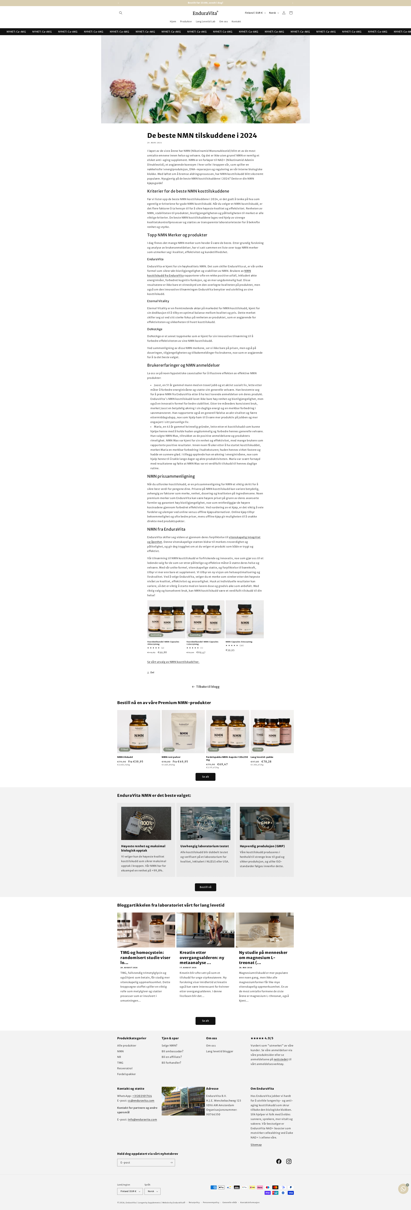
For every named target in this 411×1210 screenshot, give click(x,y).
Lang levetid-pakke (262, 757)
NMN (120, 1051)
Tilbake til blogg (207, 687)
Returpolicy (194, 1202)
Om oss (211, 1045)
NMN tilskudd (125, 757)
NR (119, 1057)
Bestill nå (205, 887)
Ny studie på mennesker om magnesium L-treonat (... (263, 957)
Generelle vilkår (230, 1202)
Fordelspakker (126, 1074)
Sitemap (256, 1144)
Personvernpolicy (211, 1202)
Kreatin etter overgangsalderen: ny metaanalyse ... (202, 957)
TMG (120, 1062)
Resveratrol (125, 1068)
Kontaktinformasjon (250, 1202)
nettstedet (281, 1059)
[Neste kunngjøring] (292, 3)
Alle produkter (126, 1045)
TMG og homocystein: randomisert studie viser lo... (145, 957)
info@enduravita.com (142, 1119)
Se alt (205, 776)
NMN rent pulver (171, 757)
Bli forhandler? (171, 1062)
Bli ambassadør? (173, 1051)
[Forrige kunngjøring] (118, 3)
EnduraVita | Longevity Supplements (143, 1202)
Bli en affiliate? (172, 1057)
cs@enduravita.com (141, 1100)
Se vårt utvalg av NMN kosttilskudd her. (173, 661)
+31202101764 (142, 1096)
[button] (120, 12)
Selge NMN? (169, 1045)
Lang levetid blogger (219, 1051)
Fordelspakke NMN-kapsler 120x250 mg (227, 758)
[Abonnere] (171, 1162)
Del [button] (152, 672)
